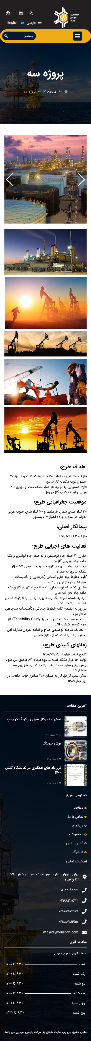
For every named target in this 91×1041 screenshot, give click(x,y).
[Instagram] (31, 13)
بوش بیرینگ (51, 743)
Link (83, 138)
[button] (81, 179)
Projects (50, 91)
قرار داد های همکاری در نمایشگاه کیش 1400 (33, 770)
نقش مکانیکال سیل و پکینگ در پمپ (34, 719)
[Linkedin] (21, 13)
